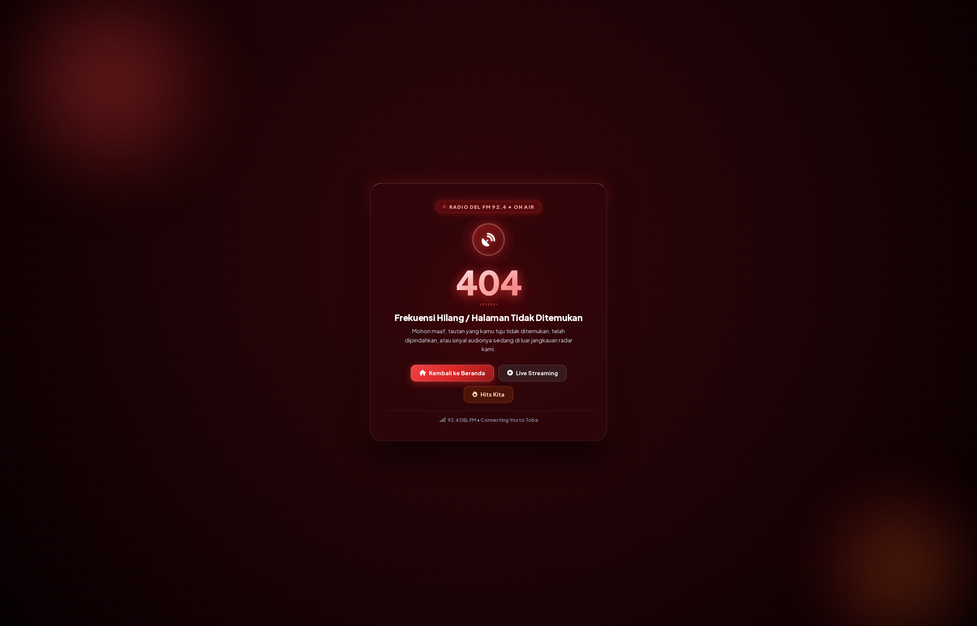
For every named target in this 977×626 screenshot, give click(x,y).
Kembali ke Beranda (457, 372)
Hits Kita (492, 394)
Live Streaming (537, 372)
